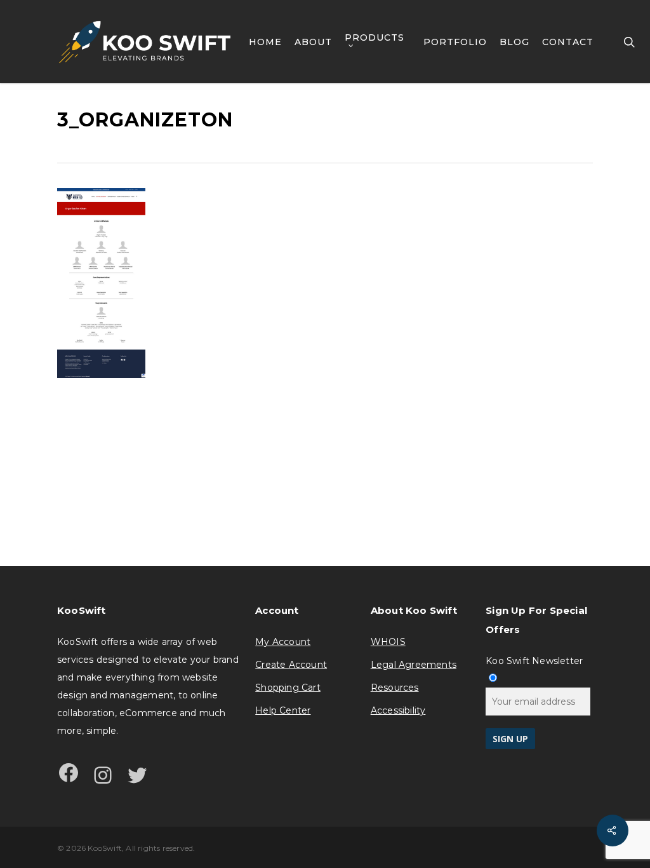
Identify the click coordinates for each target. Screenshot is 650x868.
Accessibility (398, 710)
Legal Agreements (413, 664)
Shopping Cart (288, 687)
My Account (282, 642)
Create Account (291, 664)
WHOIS (388, 642)
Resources (395, 687)
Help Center (282, 710)
